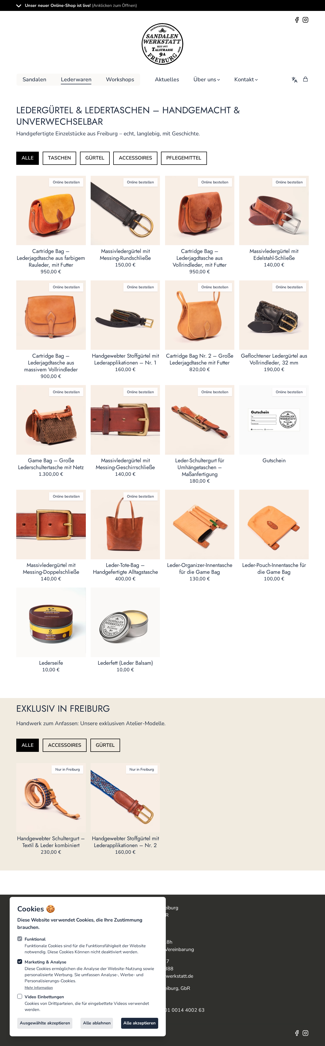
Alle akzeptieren (139, 1023)
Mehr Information (39, 987)
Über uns (204, 79)
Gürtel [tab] (94, 158)
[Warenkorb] (305, 79)
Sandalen (34, 79)
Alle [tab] (28, 158)
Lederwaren (76, 79)
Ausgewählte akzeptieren (45, 1023)
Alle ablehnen (97, 1023)
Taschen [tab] (59, 158)
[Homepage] (162, 44)
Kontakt (244, 79)
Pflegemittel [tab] (183, 158)
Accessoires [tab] (135, 158)
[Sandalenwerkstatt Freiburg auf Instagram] (305, 19)
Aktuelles (167, 79)
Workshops (120, 79)
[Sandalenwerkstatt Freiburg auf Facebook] (297, 19)
